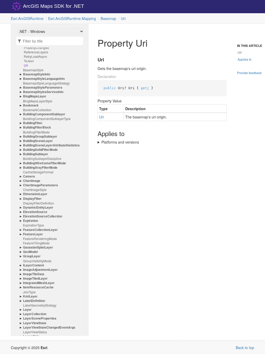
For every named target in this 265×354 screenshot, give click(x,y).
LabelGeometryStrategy (39, 305)
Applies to (245, 59)
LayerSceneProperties (39, 318)
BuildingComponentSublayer (44, 114)
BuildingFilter (32, 123)
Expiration (30, 220)
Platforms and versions (120, 142)
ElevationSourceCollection (42, 216)
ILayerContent (33, 265)
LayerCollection (34, 314)
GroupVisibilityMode (37, 261)
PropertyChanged (36, 47)
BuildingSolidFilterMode (40, 149)
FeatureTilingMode (36, 243)
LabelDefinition (34, 301)
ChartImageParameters (40, 185)
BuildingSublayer (35, 154)
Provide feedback (249, 72)
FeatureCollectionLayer (40, 230)
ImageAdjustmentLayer (40, 269)
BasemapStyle (33, 70)
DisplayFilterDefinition (38, 203)
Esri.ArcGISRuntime (27, 18)
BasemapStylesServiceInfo (43, 92)
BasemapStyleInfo (36, 74)
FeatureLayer (33, 234)
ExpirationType (33, 225)
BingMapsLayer (34, 96)
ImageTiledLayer (35, 278)
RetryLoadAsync (35, 56)
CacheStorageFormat (38, 172)
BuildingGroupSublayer (40, 136)
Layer (27, 309)
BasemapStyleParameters (42, 87)
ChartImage (31, 181)
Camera (29, 176)
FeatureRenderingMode (40, 238)
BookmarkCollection (37, 110)
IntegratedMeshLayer (39, 283)
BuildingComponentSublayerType (47, 118)
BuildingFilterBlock (37, 127)
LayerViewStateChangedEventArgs (49, 327)
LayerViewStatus (35, 332)
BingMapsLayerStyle (37, 101)
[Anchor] (94, 59)
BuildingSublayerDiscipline (42, 158)
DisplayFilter (32, 198)
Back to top (245, 347)
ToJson (29, 61)
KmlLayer (30, 296)
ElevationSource (35, 212)
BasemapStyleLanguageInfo (44, 78)
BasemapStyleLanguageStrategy (46, 83)
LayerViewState (34, 323)
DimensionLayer (35, 194)
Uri (123, 18)
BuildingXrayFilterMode (40, 167)
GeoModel (30, 252)
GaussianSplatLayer (38, 247)
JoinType (29, 292)
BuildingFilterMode (36, 132)
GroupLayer (32, 256)
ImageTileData (33, 274)
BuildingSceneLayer (38, 141)
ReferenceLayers (36, 52)
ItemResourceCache (38, 287)
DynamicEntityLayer (38, 207)
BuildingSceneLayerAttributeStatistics (51, 145)
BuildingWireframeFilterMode (44, 163)
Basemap (108, 18)
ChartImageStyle (35, 189)
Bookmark (31, 105)
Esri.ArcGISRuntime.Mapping (72, 18)
